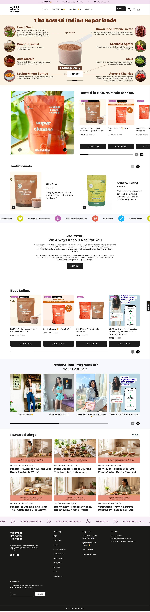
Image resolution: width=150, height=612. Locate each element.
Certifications (57, 540)
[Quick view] (103, 123)
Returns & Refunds (59, 554)
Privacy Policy (57, 563)
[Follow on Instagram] (14, 555)
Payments (56, 567)
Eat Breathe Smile (78, 608)
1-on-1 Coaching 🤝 (25, 414)
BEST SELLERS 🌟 (59, 9)
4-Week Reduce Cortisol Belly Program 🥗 (91, 415)
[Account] (134, 9)
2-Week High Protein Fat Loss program (124, 414)
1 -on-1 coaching (87, 549)
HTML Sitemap (58, 576)
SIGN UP (40, 594)
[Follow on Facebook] (11, 555)
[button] (46, 9)
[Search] (129, 9)
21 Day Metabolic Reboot (58, 414)
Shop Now (75, 74)
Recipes (55, 545)
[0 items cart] (138, 9)
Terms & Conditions (59, 549)
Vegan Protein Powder (89, 554)
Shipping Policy (58, 558)
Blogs (55, 536)
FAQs (55, 571)
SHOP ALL (120, 9)
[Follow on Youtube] (18, 555)
